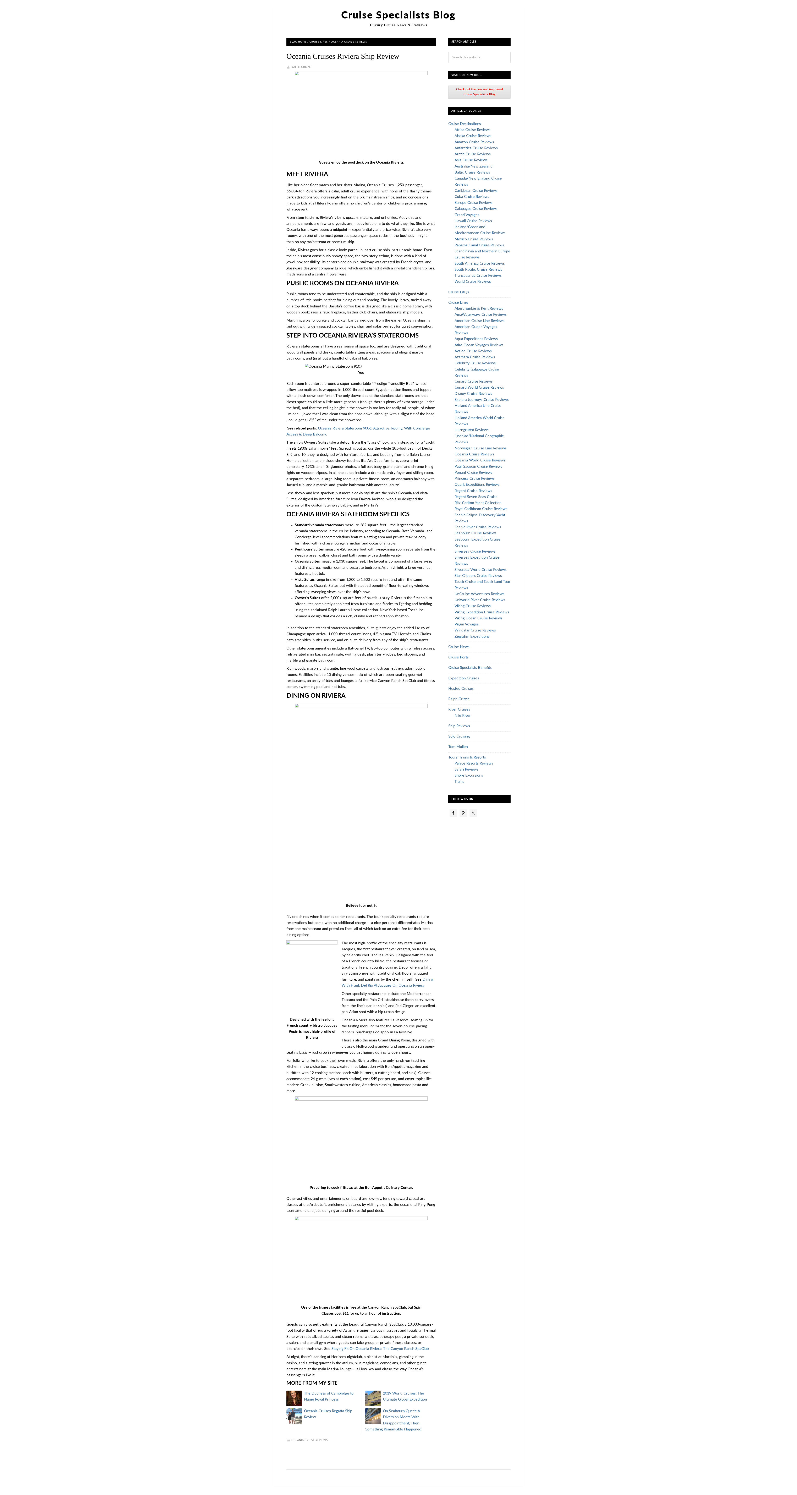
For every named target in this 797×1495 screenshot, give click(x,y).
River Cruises (459, 709)
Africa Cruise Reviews (472, 130)
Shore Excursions (469, 775)
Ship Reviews (459, 726)
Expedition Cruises (463, 678)
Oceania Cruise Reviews (309, 1440)
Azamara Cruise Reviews (475, 357)
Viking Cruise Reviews (473, 606)
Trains (459, 782)
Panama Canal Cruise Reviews (479, 245)
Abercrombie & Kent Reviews (479, 309)
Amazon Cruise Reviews (474, 142)
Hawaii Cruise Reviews (473, 221)
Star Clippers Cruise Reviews (478, 576)
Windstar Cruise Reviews (475, 630)
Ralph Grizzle (459, 699)
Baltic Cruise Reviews (472, 172)
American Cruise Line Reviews (479, 321)
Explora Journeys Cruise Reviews (482, 400)
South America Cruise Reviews (480, 263)
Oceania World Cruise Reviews (480, 460)
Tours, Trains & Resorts (467, 757)
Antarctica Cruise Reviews (476, 148)
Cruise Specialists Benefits (470, 668)
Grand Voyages (467, 215)
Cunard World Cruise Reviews (479, 387)
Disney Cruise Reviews (473, 394)
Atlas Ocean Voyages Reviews (479, 345)
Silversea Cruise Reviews (475, 551)
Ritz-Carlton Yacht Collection (478, 503)
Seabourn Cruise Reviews (475, 533)
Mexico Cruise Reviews (474, 239)
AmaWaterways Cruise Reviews (481, 315)
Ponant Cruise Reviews (473, 473)
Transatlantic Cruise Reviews (478, 276)
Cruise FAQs (458, 292)
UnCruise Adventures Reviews (479, 594)
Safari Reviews (466, 769)
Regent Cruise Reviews (473, 491)
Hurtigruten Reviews (472, 430)
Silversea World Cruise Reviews (481, 570)
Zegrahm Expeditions (472, 637)
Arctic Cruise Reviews (473, 154)
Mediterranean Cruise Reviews (480, 233)
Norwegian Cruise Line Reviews (481, 448)
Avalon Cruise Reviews (473, 351)
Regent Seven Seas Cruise (476, 497)
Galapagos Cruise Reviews (476, 209)
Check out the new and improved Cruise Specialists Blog (479, 92)
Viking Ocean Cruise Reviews (478, 618)
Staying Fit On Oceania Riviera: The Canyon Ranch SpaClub (380, 1349)
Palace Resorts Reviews (474, 763)
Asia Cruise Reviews (471, 160)
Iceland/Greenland (470, 227)
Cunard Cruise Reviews (474, 381)
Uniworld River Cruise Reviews (480, 600)
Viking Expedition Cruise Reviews (482, 612)
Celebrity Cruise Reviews (475, 363)
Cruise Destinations (464, 124)
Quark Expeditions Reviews (477, 485)
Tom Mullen (458, 747)
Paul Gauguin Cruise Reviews (478, 467)
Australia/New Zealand (474, 166)
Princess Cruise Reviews (475, 479)
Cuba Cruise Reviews (472, 197)
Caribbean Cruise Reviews (476, 191)
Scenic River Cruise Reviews (478, 527)
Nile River (463, 716)
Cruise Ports (458, 657)
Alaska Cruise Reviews (473, 136)
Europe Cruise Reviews (474, 203)
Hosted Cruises (461, 689)
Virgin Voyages (467, 624)
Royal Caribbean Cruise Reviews (481, 509)
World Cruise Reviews (473, 282)
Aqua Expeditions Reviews (476, 339)
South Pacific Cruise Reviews (478, 270)
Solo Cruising (459, 736)
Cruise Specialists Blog (398, 15)
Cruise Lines (458, 303)
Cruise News (458, 647)
